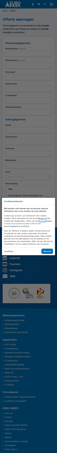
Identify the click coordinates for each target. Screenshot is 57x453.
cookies (42, 221)
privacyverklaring (18, 223)
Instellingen (9, 251)
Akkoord (47, 251)
